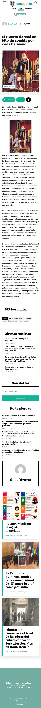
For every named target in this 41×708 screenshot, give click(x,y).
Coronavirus (24, 321)
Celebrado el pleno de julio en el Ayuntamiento (19, 368)
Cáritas (28, 318)
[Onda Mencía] (5, 24)
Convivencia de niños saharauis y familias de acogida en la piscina (20, 451)
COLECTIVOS (9, 86)
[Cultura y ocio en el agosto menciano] (20, 506)
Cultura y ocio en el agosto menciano (16, 339)
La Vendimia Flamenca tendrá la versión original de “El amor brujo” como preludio (20, 348)
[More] (28, 99)
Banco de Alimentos (16, 318)
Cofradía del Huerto (10, 321)
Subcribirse (20, 398)
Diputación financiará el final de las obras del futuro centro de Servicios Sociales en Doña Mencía (20, 358)
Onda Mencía (12, 24)
